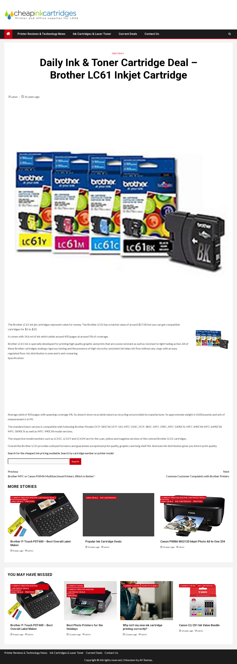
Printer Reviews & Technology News (41, 34)
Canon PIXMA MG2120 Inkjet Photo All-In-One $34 (192, 541)
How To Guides (149, 585)
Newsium (129, 660)
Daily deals (118, 53)
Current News (75, 585)
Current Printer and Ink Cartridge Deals (33, 497)
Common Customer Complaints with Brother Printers (197, 474)
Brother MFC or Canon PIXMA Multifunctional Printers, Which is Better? (51, 474)
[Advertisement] (29, 389)
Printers (29, 501)
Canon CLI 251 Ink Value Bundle (199, 625)
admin (14, 96)
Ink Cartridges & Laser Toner (92, 34)
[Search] (229, 34)
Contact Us (152, 34)
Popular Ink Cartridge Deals (103, 541)
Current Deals (128, 34)
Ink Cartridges (108, 497)
